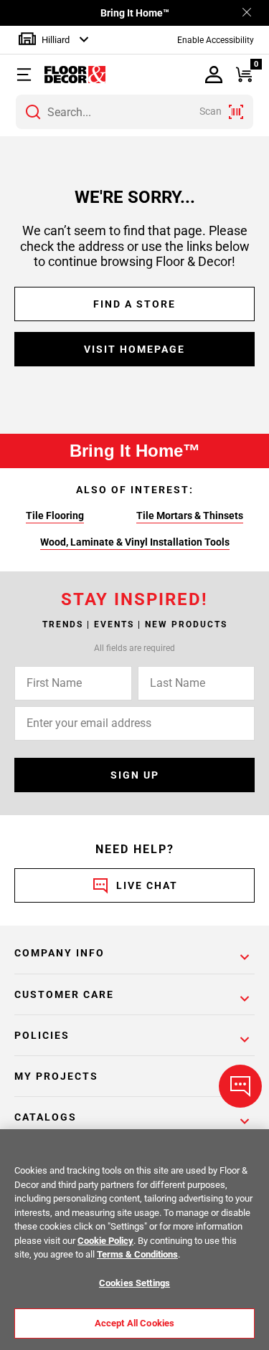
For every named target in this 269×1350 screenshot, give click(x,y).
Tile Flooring (55, 515)
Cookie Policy (105, 1240)
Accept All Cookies (134, 1323)
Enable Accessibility (215, 40)
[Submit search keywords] (33, 112)
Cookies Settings (134, 1283)
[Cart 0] (244, 75)
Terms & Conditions (137, 1254)
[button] (27, 74)
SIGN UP (134, 775)
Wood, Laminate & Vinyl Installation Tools (135, 542)
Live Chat (147, 885)
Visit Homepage (134, 349)
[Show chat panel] (240, 1086)
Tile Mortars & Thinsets (189, 515)
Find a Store (134, 304)
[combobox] (134, 112)
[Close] (246, 13)
